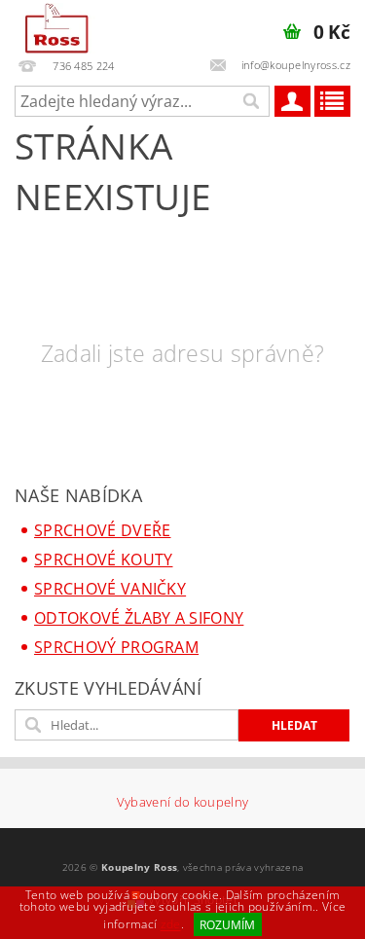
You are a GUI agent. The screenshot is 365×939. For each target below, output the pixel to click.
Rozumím (227, 925)
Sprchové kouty (103, 559)
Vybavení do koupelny (182, 802)
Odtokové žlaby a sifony (138, 618)
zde (171, 925)
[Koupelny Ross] (57, 25)
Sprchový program (116, 647)
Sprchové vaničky (110, 588)
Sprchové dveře (102, 530)
